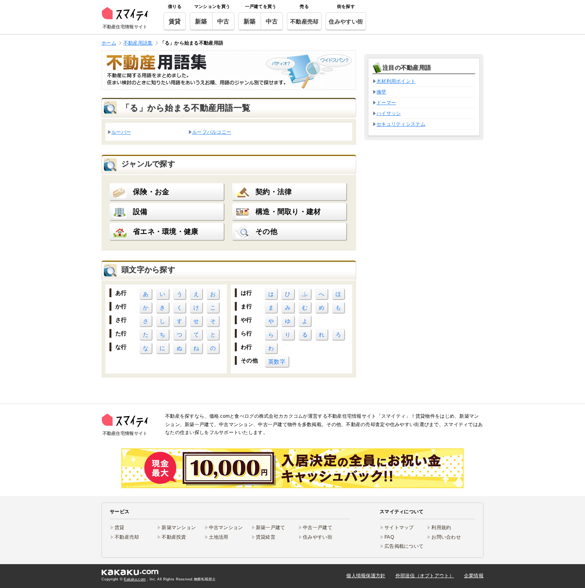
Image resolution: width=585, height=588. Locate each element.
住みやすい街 (346, 21)
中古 (223, 21)
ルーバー (121, 131)
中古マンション (226, 527)
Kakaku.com (135, 579)
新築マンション (179, 527)
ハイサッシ (388, 113)
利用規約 (441, 527)
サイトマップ (399, 527)
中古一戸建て (317, 527)
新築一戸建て (270, 527)
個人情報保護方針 (365, 575)
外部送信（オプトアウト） (425, 575)
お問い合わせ (446, 537)
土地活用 (218, 537)
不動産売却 (304, 21)
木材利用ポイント (395, 81)
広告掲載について (403, 546)
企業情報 (474, 575)
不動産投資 (174, 537)
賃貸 (175, 21)
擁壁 (381, 92)
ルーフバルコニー (211, 131)
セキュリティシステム (400, 124)
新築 (201, 21)
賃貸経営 (265, 537)
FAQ (389, 537)
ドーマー (386, 102)
